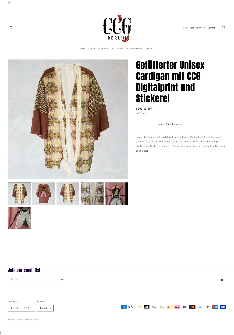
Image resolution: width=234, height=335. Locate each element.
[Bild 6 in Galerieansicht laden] (19, 218)
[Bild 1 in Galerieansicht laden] (19, 193)
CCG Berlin (19, 319)
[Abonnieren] (61, 279)
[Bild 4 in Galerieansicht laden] (92, 193)
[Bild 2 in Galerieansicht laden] (43, 193)
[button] (11, 27)
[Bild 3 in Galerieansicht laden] (68, 193)
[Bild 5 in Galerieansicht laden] (116, 193)
